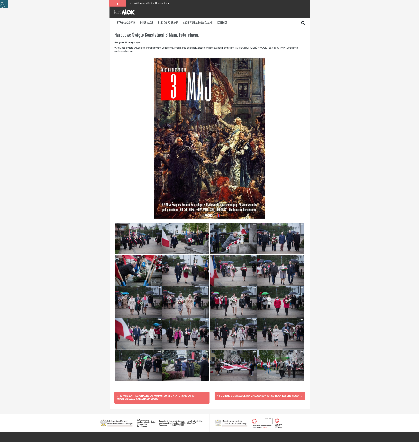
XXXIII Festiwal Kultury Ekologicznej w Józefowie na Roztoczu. (161, 3)
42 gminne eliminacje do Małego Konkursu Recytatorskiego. (259, 395)
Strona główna (126, 23)
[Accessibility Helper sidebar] (4, 4)
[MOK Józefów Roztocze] (124, 11)
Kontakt (222, 23)
